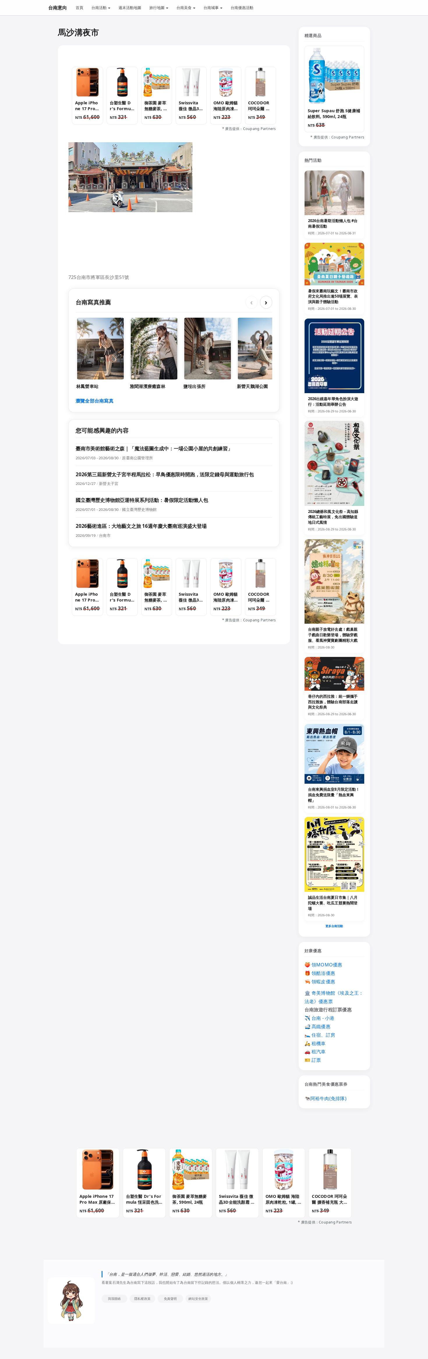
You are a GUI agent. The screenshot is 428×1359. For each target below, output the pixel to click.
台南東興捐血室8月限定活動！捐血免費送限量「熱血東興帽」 (334, 795)
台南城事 (212, 7)
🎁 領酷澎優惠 (320, 973)
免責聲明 (170, 1298)
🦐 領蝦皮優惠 (320, 981)
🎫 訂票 (313, 1060)
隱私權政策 (142, 1298)
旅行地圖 (157, 7)
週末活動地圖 (130, 7)
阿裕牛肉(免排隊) (328, 1098)
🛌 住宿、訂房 (320, 1035)
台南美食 (184, 7)
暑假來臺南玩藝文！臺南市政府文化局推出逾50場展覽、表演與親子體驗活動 (333, 296)
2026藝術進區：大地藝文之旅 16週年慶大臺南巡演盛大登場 (141, 526)
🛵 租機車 (315, 1043)
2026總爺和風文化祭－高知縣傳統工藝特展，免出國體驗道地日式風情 (333, 517)
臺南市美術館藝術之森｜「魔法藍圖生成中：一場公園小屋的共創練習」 (154, 448)
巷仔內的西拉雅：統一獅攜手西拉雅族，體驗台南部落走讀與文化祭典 (333, 702)
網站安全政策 (198, 1298)
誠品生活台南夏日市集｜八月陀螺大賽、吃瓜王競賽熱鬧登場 (333, 903)
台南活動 (99, 7)
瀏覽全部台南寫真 (95, 401)
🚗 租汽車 (315, 1051)
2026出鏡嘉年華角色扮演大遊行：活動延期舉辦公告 (333, 401)
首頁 (79, 7)
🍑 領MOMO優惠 (323, 964)
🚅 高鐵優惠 (317, 1026)
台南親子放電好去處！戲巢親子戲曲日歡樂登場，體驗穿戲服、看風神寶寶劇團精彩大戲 (333, 635)
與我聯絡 (114, 1298)
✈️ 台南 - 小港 (320, 1018)
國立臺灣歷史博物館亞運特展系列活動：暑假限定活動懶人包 (142, 500)
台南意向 (57, 7)
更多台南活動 (334, 926)
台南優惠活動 (242, 7)
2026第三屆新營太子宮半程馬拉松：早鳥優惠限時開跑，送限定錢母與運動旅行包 (165, 474)
